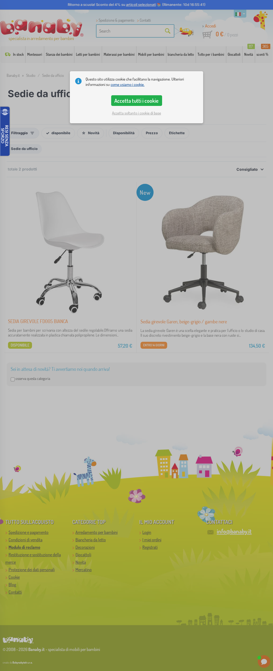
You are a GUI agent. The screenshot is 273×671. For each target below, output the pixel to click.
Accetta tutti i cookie (136, 100)
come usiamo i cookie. (127, 84)
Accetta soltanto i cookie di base (136, 113)
